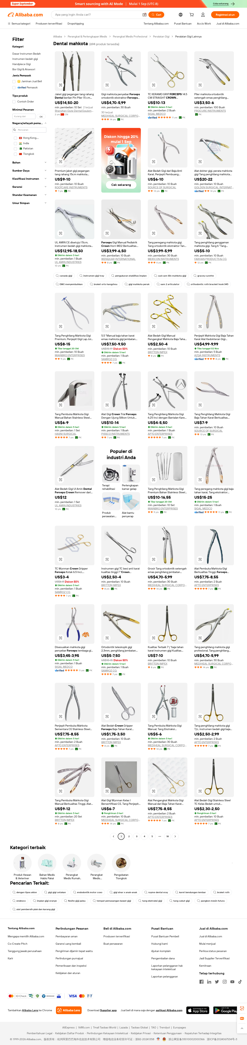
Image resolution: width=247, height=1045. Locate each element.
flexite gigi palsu (76, 900)
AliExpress (68, 1027)
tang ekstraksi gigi (152, 900)
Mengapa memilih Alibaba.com (26, 936)
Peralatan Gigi (161, 36)
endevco (21, 900)
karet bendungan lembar (192, 892)
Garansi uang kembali (68, 943)
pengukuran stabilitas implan (131, 275)
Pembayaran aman (67, 936)
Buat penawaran (113, 943)
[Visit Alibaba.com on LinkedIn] (209, 981)
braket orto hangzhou (105, 284)
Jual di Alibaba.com (210, 936)
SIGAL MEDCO (157, 113)
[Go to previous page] (113, 836)
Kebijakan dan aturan (68, 973)
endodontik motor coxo (89, 892)
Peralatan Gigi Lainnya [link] (188, 36)
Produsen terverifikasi (116, 936)
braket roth (223, 892)
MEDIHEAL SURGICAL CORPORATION (121, 115)
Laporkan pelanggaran (164, 976)
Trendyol (164, 1027)
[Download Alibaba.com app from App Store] (197, 1010)
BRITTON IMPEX (157, 352)
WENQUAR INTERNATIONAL (118, 259)
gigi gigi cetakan (57, 892)
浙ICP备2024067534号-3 (222, 1039)
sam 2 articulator (170, 284)
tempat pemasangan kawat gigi (114, 900)
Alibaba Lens (30, 1010)
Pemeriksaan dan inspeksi (71, 965)
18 (167, 836)
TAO (153, 1027)
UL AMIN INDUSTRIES (68, 262)
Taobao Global (139, 1027)
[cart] (192, 15)
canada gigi (66, 275)
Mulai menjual (207, 943)
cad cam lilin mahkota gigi (172, 275)
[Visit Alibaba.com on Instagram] (224, 981)
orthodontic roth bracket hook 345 (209, 284)
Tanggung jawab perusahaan (25, 951)
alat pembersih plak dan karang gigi (35, 909)
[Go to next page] (175, 836)
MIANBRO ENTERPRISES (70, 355)
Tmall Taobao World (104, 1027)
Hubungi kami (159, 943)
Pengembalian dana (163, 958)
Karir (10, 958)
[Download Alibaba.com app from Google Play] (226, 1010)
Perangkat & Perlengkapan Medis (87, 36)
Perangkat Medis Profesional (130, 36)
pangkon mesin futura (213, 900)
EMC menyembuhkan (71, 284)
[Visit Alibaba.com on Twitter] (217, 981)
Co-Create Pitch (17, 943)
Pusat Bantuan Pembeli (165, 936)
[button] (144, 14)
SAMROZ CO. (109, 359)
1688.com (84, 1027)
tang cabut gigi (181, 900)
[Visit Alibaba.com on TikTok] (240, 981)
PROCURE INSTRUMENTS (210, 110)
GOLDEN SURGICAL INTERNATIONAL (214, 187)
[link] (242, 1008)
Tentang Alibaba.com (21, 928)
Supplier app (108, 1010)
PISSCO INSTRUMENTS (115, 433)
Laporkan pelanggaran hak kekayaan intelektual (167, 967)
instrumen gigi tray (93, 275)
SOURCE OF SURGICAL (162, 187)
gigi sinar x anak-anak (125, 892)
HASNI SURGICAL (65, 433)
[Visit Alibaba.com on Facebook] (201, 981)
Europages (179, 1027)
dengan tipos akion (26, 892)
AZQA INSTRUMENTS (207, 355)
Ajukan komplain (161, 951)
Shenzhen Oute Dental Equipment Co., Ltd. (74, 110)
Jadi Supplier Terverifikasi (214, 958)
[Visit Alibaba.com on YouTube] (232, 981)
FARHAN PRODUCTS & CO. (210, 259)
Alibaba (57, 36)
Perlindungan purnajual (69, 958)
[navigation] (29, 436)
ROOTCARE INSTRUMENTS (71, 187)
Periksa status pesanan (213, 951)
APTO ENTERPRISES (160, 433)
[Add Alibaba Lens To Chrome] (69, 1010)
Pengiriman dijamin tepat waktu (74, 951)
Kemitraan (205, 965)
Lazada (123, 1027)
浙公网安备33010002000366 (186, 1039)
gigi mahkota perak (139, 284)
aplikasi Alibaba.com (169, 1010)
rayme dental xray (158, 892)
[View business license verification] (158, 1039)
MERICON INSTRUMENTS (163, 259)
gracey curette (205, 275)
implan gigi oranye (47, 900)
